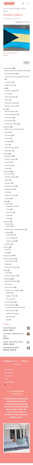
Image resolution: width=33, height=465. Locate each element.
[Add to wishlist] (27, 27)
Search (26, 63)
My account (9, 373)
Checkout (8, 376)
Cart (6, 379)
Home (5, 8)
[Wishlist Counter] (9, 384)
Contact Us (18, 364)
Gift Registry (9, 370)
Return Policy (9, 382)
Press (16, 361)
